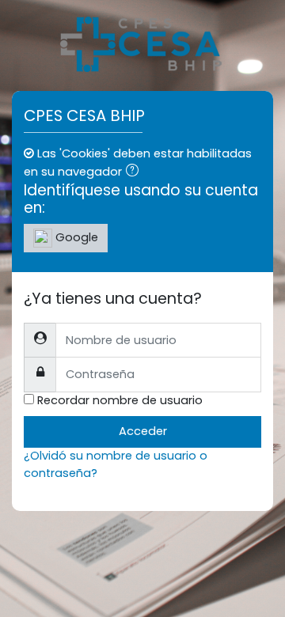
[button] (135, 172)
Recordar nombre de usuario (120, 400)
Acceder (143, 431)
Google (75, 237)
